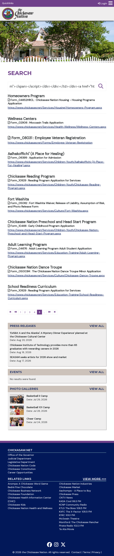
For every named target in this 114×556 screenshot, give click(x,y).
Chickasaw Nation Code (21, 465)
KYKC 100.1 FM (67, 515)
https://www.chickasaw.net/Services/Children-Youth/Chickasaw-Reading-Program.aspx (54, 186)
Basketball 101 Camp (38, 407)
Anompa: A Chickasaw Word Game (28, 483)
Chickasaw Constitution (22, 469)
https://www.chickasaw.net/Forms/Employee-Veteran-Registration (50, 142)
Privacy (96, 552)
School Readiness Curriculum (32, 286)
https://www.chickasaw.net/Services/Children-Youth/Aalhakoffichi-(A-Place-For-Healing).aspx (56, 163)
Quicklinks (7, 3)
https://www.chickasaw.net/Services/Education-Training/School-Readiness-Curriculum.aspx (56, 296)
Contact (76, 552)
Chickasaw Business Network (24, 490)
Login (103, 3)
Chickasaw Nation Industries (75, 483)
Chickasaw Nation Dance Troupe (35, 267)
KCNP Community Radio (73, 504)
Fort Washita (18, 199)
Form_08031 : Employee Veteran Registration (48, 137)
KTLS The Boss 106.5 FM (72, 508)
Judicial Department (19, 458)
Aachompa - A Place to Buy (75, 490)
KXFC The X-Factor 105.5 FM (75, 511)
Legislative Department (21, 462)
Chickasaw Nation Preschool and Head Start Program (52, 221)
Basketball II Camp (37, 396)
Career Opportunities (20, 472)
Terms (86, 552)
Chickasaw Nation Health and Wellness (30, 508)
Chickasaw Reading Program (31, 176)
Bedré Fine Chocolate (20, 487)
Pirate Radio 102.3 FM (71, 525)
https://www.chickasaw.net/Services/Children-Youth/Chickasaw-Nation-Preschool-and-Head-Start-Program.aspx (53, 231)
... (44, 312)
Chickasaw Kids (17, 504)
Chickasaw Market (69, 487)
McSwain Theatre (69, 518)
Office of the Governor (21, 455)
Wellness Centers (22, 118)
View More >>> (94, 479)
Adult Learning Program (27, 244)
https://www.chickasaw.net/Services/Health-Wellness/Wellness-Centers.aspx (57, 127)
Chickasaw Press (68, 494)
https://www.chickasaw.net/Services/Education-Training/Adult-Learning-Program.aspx (54, 254)
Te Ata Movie (66, 529)
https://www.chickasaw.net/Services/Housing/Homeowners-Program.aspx (55, 107)
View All (97, 326)
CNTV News (66, 497)
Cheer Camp (34, 418)
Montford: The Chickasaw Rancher (79, 522)
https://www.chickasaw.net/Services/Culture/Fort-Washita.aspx (48, 210)
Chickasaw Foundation (21, 494)
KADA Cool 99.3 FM (70, 501)
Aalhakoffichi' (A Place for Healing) (36, 153)
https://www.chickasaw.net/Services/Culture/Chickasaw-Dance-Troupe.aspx (56, 275)
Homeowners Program (26, 96)
